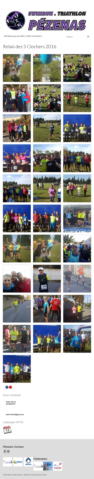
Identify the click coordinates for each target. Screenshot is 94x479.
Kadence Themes (41, 474)
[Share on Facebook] (6, 387)
